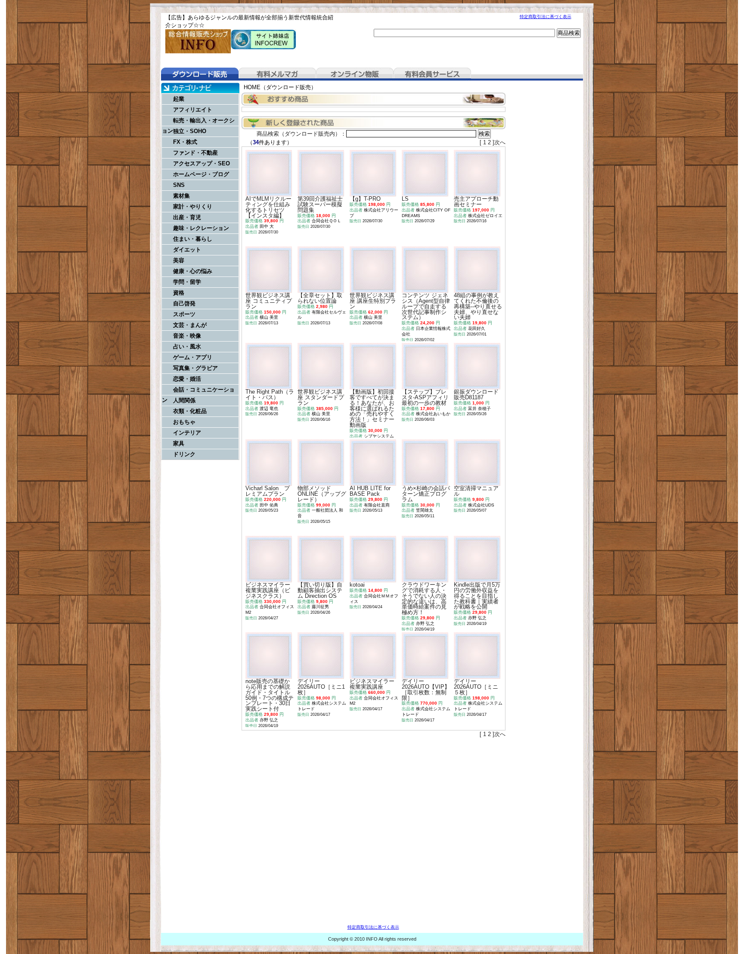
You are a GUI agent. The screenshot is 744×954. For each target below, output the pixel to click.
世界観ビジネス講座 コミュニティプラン (268, 301)
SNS (179, 185)
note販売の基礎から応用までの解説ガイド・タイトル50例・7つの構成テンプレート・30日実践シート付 (269, 695)
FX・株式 (185, 142)
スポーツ (184, 314)
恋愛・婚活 (187, 379)
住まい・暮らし (192, 239)
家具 (178, 443)
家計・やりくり (192, 206)
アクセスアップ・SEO (201, 163)
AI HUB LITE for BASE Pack (370, 491)
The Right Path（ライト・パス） (269, 394)
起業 (178, 99)
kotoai (357, 584)
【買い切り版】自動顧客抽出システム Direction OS (320, 590)
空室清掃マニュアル (476, 491)
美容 (178, 260)
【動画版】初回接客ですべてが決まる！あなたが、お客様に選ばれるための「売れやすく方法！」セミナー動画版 (372, 408)
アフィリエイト (192, 109)
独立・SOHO (189, 131)
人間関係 (184, 400)
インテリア (187, 432)
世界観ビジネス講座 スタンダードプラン (321, 397)
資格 (178, 292)
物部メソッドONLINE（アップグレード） (322, 494)
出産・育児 (187, 217)
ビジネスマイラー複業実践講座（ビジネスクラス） (267, 590)
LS (405, 199)
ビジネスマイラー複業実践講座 (372, 684)
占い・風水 (187, 346)
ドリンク (184, 454)
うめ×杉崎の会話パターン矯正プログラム (426, 494)
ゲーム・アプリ (192, 357)
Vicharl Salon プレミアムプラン (267, 491)
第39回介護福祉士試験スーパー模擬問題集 (320, 204)
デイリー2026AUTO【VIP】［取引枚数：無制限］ (426, 689)
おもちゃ (184, 422)
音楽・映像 (187, 336)
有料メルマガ (277, 74)
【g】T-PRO (365, 199)
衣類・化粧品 (190, 411)
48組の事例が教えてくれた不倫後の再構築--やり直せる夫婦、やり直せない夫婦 (478, 306)
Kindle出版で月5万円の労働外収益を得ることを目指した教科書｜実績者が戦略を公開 (477, 595)
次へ (499, 142)
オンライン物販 (355, 74)
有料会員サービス (432, 74)
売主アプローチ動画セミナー (476, 202)
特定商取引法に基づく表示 (545, 16)
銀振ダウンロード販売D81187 (476, 394)
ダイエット (187, 249)
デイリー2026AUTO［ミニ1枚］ (321, 687)
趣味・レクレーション (201, 228)
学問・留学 (187, 282)
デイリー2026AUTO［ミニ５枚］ (476, 687)
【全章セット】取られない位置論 (320, 298)
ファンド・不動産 (195, 152)
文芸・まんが (190, 325)
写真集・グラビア (195, 368)
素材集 (181, 196)
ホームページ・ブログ (201, 174)
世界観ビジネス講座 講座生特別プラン (373, 301)
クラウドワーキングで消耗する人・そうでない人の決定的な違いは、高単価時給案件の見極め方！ (424, 598)
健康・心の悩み (192, 271)
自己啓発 (184, 303)
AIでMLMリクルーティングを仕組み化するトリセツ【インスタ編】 (268, 207)
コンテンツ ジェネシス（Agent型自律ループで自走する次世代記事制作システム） (426, 306)
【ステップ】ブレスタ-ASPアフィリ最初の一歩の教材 (425, 397)
